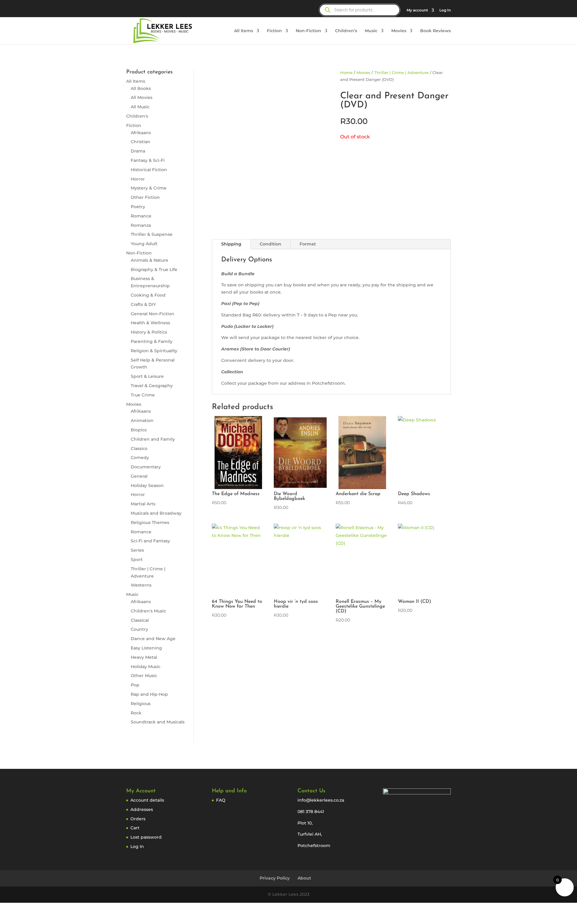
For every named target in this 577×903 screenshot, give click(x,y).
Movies (398, 31)
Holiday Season (147, 485)
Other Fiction (145, 197)
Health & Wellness (150, 322)
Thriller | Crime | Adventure (401, 72)
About (304, 878)
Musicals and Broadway (156, 513)
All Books (141, 88)
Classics (139, 448)
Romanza (141, 225)
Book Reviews (435, 31)
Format (308, 244)
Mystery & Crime (148, 188)
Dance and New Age (153, 638)
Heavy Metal (144, 657)
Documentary (146, 467)
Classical (140, 620)
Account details (147, 800)
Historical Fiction (149, 169)
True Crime (143, 395)
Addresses (141, 809)
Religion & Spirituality (154, 350)
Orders (137, 818)
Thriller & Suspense (151, 234)
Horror (138, 179)
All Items (243, 31)
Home (346, 72)
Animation (142, 420)
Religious (141, 703)
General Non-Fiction (152, 313)
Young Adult (144, 243)
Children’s (346, 31)
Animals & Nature (149, 260)
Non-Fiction (308, 31)
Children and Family (153, 439)
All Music (140, 106)
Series (137, 550)
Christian (140, 141)
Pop (135, 685)
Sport (137, 559)
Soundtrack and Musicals (158, 722)
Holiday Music (145, 666)
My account (417, 10)
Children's (137, 116)
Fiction (274, 31)
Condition (270, 244)
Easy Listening (146, 648)
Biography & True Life (154, 269)
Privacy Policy (275, 878)
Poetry (138, 206)
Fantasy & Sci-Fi (148, 160)
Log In (445, 10)
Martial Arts (143, 504)
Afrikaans (141, 132)
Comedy (140, 457)
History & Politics (149, 332)
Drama (138, 151)
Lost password (146, 837)
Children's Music (148, 611)
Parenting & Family (151, 341)
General (139, 476)
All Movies (141, 97)
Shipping (231, 244)
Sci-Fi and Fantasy (150, 541)
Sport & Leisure (147, 376)
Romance (141, 216)
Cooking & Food (148, 295)
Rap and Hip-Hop (149, 694)
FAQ (220, 800)
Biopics (139, 430)
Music (371, 31)
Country (139, 629)
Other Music (144, 675)
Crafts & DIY (143, 304)
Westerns (141, 585)
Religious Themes (150, 522)
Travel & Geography (152, 385)
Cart (134, 828)
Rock (136, 713)
